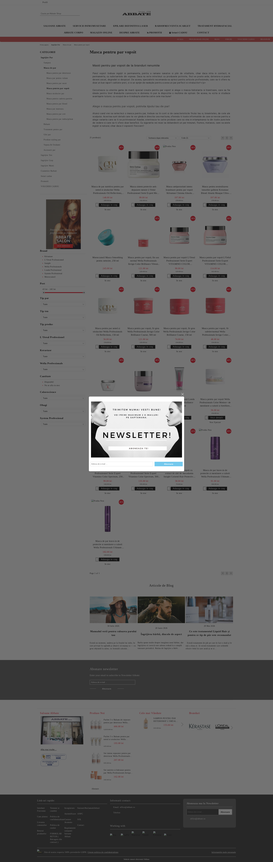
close (182, 394)
